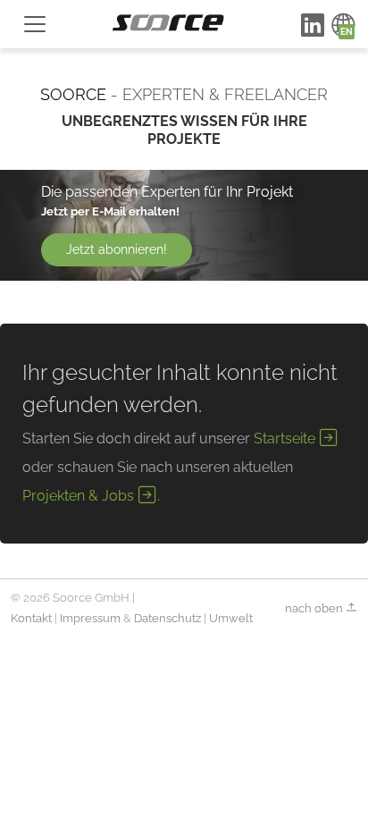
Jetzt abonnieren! (116, 249)
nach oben (315, 607)
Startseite (286, 438)
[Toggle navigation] (35, 24)
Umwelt (231, 618)
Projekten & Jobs (80, 495)
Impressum (90, 618)
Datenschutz (167, 618)
